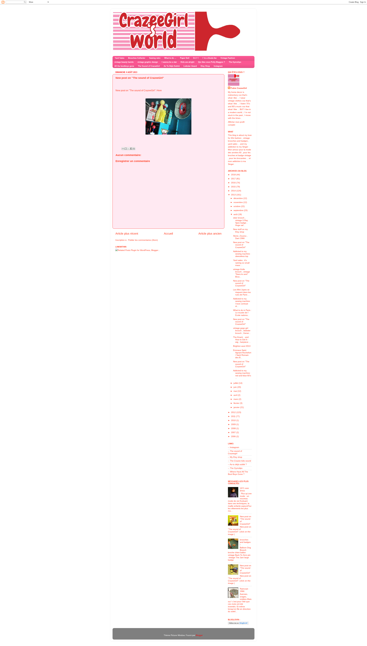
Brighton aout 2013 (241, 346)
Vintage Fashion (227, 58)
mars (236, 399)
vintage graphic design (147, 62)
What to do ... (170, 58)
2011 (233, 416)
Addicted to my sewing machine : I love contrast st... (242, 302)
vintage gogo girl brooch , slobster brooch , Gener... (242, 330)
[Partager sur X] (128, 148)
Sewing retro (154, 58)
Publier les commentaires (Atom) (143, 240)
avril (236, 395)
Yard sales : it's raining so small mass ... (241, 262)
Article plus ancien (209, 233)
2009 (233, 424)
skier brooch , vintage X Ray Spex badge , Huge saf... (240, 221)
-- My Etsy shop (235, 457)
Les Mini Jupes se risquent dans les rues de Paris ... (242, 292)
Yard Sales (119, 58)
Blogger (199, 635)
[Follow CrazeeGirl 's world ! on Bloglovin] (238, 624)
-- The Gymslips (235, 468)
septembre (239, 210)
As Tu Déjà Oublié (172, 66)
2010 (233, 420)
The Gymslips (235, 62)
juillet (236, 383)
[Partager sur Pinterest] (133, 148)
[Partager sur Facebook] (131, 148)
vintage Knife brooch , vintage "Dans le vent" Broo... (241, 273)
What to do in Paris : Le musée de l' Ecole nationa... (242, 312)
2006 (233, 436)
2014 (233, 191)
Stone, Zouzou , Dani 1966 (240, 237)
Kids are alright (187, 62)
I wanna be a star (169, 62)
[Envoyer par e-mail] (123, 148)
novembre (238, 202)
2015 (233, 186)
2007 (233, 432)
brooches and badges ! (245, 542)
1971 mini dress (244, 489)
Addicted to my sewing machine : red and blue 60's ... (242, 374)
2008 (233, 428)
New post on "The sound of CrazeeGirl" (241, 244)
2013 (233, 195)
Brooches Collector (136, 58)
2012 (233, 412)
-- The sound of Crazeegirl (235, 452)
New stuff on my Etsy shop (240, 230)
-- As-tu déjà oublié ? (237, 464)
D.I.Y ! (196, 58)
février (237, 403)
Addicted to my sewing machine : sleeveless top (242, 254)
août (236, 214)
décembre (238, 198)
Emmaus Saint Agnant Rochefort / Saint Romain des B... (242, 354)
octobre (237, 206)
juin (235, 387)
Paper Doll (184, 58)
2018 (233, 174)
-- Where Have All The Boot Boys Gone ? (238, 473)
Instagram (218, 66)
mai (235, 391)
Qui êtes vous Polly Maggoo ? (211, 62)
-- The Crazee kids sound (239, 461)
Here (159, 90)
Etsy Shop (205, 66)
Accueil (168, 233)
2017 (233, 178)
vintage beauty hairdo (124, 62)
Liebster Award (190, 66)
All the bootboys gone (124, 66)
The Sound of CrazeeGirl (149, 66)
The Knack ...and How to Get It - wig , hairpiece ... (242, 339)
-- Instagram (233, 447)
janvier (237, 407)
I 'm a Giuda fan (210, 58)
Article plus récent (126, 233)
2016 (233, 182)
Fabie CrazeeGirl (239, 88)
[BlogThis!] (125, 148)
